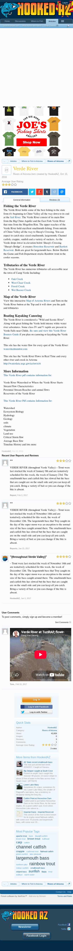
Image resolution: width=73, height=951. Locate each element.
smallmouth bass (37, 868)
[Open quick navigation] (69, 161)
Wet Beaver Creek (21, 290)
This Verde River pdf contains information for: (28, 375)
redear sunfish (22, 868)
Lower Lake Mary (31, 785)
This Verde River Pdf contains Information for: (28, 400)
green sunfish (22, 854)
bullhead (45, 839)
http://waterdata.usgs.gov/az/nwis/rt (22, 363)
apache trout (21, 836)
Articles (52, 21)
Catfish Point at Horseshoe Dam (37, 798)
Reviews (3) (54, 200)
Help (69, 892)
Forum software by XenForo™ (14, 896)
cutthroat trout (32, 851)
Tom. (12, 684)
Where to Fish (37, 21)
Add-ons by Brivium (37, 896)
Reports (13, 548)
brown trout (33, 838)
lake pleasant (35, 854)
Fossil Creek (18, 286)
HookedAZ (53, 174)
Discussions (20, 21)
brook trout (21, 839)
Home (7, 21)
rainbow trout (42, 863)
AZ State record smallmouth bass (38, 762)
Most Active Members (32, 26)
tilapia (44, 872)
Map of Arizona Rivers (38, 300)
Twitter (64, 928)
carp (19, 842)
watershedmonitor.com (15, 349)
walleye (19, 875)
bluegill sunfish (41, 836)
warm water (29, 875)
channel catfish (31, 847)
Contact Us (61, 892)
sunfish (34, 871)
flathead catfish (46, 851)
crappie (20, 851)
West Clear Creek (20, 282)
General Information (21, 200)
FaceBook (62, 924)
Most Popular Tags (28, 831)
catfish (27, 842)
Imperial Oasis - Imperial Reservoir (39, 812)
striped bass (21, 872)
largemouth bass (32, 858)
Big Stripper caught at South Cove (38, 771)
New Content (50, 26)
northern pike (21, 864)
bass (31, 836)
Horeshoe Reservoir (43, 246)
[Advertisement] (36, 68)
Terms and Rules (64, 896)
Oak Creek (17, 279)
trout (50, 872)
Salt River (15, 217)
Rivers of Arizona (22, 174)
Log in (65, 3)
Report (13, 495)
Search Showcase (11, 26)
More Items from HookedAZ (33, 757)
